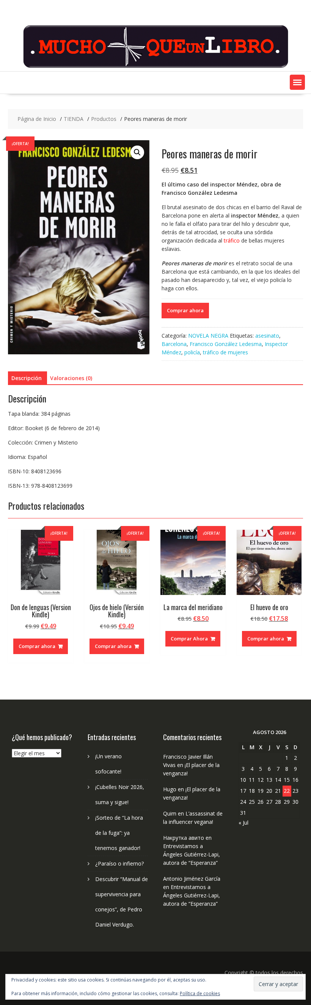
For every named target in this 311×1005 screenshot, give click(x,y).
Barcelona (174, 344)
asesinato (267, 335)
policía (192, 352)
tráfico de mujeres (225, 352)
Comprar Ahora (189, 638)
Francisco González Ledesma (226, 344)
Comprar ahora (185, 310)
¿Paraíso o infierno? (119, 863)
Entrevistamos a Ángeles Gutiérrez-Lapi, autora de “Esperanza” (191, 854)
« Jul (243, 822)
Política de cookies (200, 993)
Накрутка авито (183, 837)
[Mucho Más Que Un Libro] (155, 66)
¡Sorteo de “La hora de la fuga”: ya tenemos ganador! (119, 833)
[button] (297, 82)
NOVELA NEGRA (208, 335)
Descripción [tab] (26, 378)
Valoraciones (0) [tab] (71, 378)
